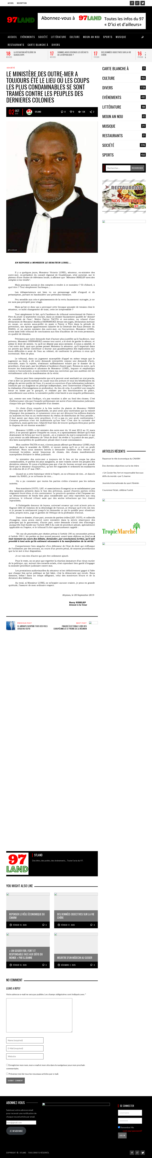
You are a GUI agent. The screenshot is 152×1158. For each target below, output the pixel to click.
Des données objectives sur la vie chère (116, 53)
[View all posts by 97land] (29, 112)
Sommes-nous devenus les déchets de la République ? (72, 53)
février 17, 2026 (68, 925)
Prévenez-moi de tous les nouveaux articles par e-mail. (34, 1074)
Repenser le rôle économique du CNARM (121, 458)
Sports (123, 155)
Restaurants (123, 135)
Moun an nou (123, 116)
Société (11, 68)
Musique (123, 126)
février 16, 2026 (20, 965)
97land (38, 111)
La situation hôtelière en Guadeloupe (25, 53)
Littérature (123, 107)
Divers (123, 88)
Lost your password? (132, 1131)
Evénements (123, 97)
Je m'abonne (16, 1131)
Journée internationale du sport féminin (120, 483)
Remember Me (127, 1127)
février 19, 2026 (20, 925)
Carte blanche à (123, 68)
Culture (123, 78)
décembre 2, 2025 (68, 965)
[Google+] (137, 3)
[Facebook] (132, 3)
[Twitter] (142, 3)
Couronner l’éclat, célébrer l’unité (117, 490)
